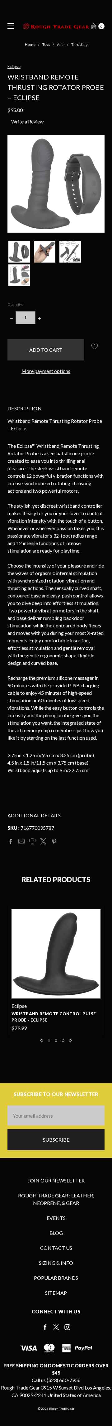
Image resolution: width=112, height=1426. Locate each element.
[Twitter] (43, 841)
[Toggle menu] (8, 25)
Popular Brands (56, 1278)
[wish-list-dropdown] (94, 346)
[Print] (32, 841)
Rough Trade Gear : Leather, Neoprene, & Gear (56, 1199)
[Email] (21, 841)
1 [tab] (41, 1040)
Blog (56, 1233)
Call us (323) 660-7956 (56, 1380)
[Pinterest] (54, 841)
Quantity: (15, 304)
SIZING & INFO (56, 1263)
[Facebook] (10, 841)
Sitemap (56, 1293)
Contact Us (56, 1248)
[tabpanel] (56, 970)
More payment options (45, 371)
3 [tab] (56, 1040)
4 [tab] (63, 1040)
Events (56, 1218)
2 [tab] (49, 1040)
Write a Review (27, 121)
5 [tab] (70, 1040)
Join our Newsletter (56, 1180)
